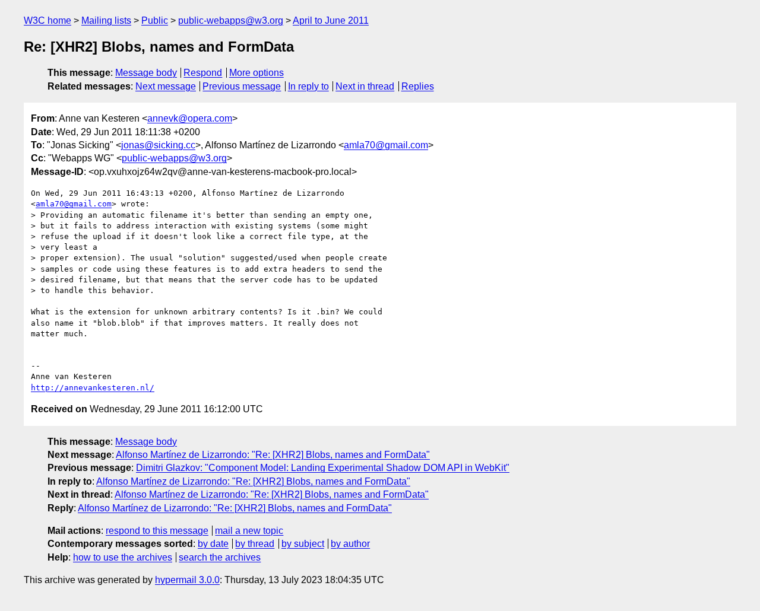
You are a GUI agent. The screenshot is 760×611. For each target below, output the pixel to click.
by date (213, 544)
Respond (202, 73)
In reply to (308, 86)
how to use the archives (122, 557)
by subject (302, 544)
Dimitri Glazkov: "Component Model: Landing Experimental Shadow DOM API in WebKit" (322, 468)
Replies (417, 86)
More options (256, 73)
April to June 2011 (331, 20)
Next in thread (364, 86)
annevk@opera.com (189, 118)
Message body (146, 73)
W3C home (47, 20)
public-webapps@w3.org (230, 20)
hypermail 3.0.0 (187, 580)
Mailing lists (106, 20)
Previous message (241, 86)
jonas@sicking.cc (158, 145)
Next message (165, 86)
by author (350, 544)
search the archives (220, 557)
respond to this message (157, 531)
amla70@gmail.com (386, 145)
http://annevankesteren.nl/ (92, 387)
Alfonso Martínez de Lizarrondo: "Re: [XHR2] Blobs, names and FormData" (273, 455)
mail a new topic (249, 531)
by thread (254, 544)
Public (154, 20)
